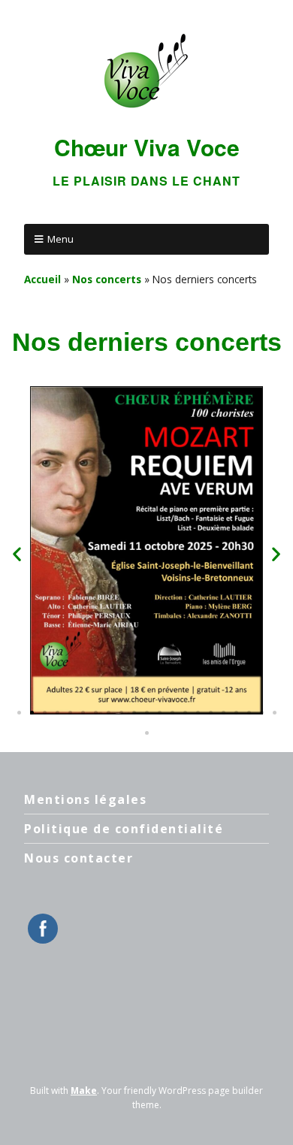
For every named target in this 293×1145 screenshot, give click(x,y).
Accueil (42, 279)
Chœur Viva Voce (147, 147)
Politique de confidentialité (123, 828)
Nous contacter (78, 858)
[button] (17, 554)
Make (84, 1090)
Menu (60, 239)
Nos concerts (106, 279)
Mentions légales (85, 799)
